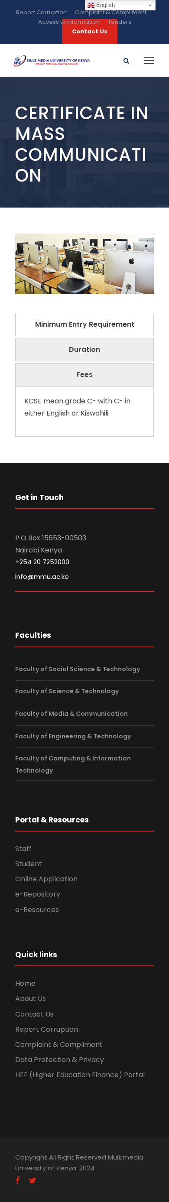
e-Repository (37, 894)
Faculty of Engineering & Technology (73, 736)
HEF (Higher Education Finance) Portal (80, 1075)
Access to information (69, 22)
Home (25, 983)
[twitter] (32, 1181)
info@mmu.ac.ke (42, 576)
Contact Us (34, 1014)
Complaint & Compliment (110, 12)
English (104, 5)
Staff (23, 849)
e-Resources (37, 910)
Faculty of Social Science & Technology (77, 669)
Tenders (119, 22)
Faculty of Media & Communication (71, 713)
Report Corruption (41, 12)
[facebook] (17, 1181)
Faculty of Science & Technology (67, 691)
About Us (30, 999)
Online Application (46, 879)
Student (28, 864)
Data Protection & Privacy (59, 1060)
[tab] (84, 324)
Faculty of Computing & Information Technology (73, 764)
